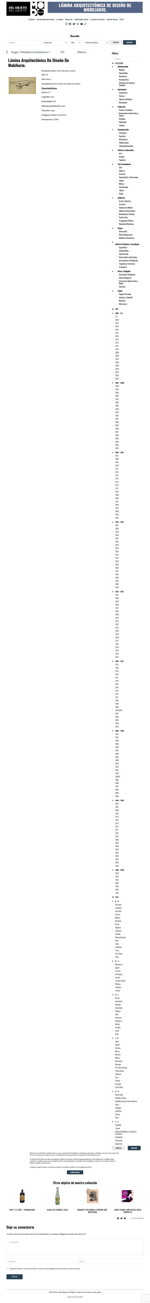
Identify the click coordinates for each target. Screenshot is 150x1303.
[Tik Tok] (85, 24)
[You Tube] (81, 24)
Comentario (75, 1172)
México (81, 52)
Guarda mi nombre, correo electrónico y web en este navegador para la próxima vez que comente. (44, 1269)
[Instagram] (78, 24)
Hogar (15, 52)
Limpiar (116, 42)
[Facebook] (70, 24)
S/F (63, 52)
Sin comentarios (137, 1218)
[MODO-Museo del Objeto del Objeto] (25, 9)
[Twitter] (74, 24)
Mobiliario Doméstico (34, 52)
